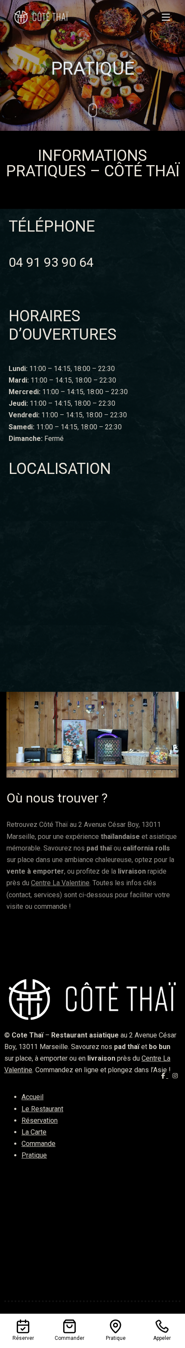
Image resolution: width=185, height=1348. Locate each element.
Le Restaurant (42, 1109)
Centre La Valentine (60, 883)
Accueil (32, 1097)
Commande (39, 1144)
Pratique (34, 1155)
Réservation (40, 1120)
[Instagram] (176, 1075)
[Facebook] (164, 1075)
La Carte (34, 1132)
